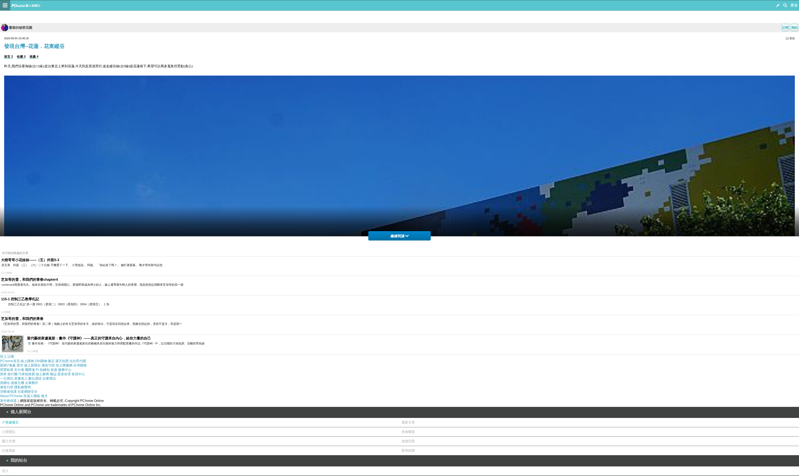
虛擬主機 (17, 383)
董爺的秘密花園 (20, 27)
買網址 (5, 383)
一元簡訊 (6, 378)
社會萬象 (8, 450)
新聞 (3, 365)
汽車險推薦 (26, 374)
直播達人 (20, 378)
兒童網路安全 (27, 391)
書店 (51, 361)
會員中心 (78, 374)
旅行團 (12, 374)
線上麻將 (42, 374)
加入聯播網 (64, 365)
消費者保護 (8, 391)
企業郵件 (31, 383)
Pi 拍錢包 (43, 369)
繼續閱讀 (398, 236)
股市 (20, 365)
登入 (3, 356)
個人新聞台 (32, 365)
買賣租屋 (6, 369)
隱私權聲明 (22, 387)
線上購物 (27, 361)
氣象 (12, 365)
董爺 (792, 38)
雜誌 (53, 374)
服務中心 (64, 369)
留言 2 (8, 56)
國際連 (30, 369)
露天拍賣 (62, 361)
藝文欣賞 (8, 441)
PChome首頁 (10, 361)
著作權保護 (8, 400)
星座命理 (64, 374)
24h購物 (41, 361)
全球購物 (80, 365)
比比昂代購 (77, 361)
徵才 (44, 396)
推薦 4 (34, 56)
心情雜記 (8, 432)
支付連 (19, 369)
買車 (3, 374)
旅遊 (54, 369)
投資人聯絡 (32, 396)
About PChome (11, 396)
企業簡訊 (49, 378)
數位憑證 (35, 378)
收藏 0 (21, 56)
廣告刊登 (48, 365)
